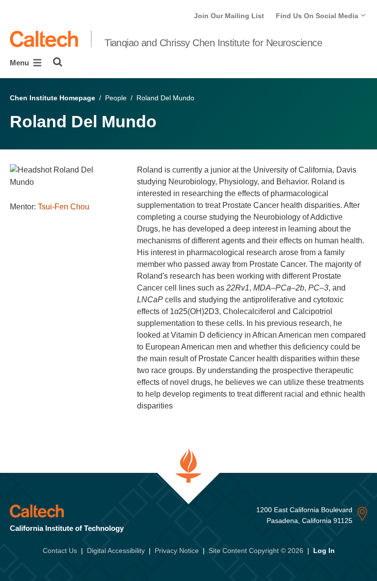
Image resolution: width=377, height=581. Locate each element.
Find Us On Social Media (318, 16)
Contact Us (60, 550)
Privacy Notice (177, 550)
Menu (20, 62)
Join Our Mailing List (229, 16)
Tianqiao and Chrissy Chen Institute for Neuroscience (213, 42)
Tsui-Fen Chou (63, 207)
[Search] (57, 62)
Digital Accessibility (116, 550)
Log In (324, 550)
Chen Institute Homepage (52, 98)
